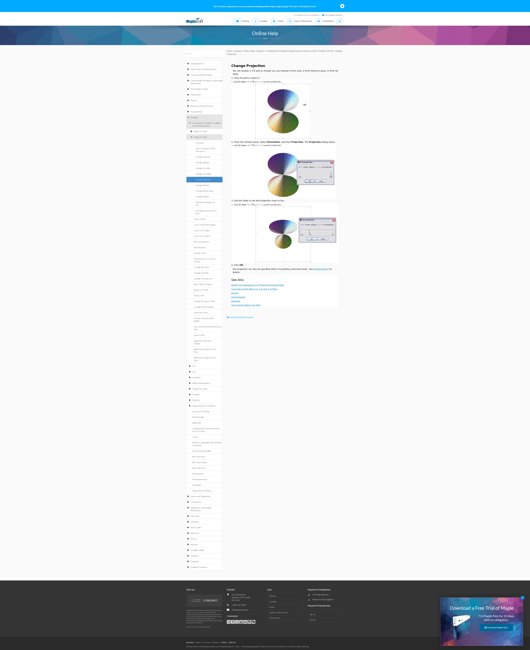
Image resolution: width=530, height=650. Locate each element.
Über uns (190, 589)
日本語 (223, 642)
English (198, 642)
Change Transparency (203, 278)
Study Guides (196, 527)
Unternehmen (274, 618)
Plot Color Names (199, 462)
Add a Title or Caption (203, 284)
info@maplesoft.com (240, 610)
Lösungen (273, 601)
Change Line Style (203, 168)
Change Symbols (202, 196)
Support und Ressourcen (278, 612)
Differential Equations (201, 383)
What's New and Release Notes (204, 69)
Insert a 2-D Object (202, 230)
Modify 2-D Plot (200, 131)
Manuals (194, 544)
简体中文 (232, 642)
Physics (194, 100)
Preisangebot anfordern (333, 15)
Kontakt (231, 589)
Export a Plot (199, 335)
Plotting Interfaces (200, 479)
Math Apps (195, 516)
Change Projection (203, 179)
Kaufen (272, 607)
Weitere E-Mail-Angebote (322, 599)
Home (230, 51)
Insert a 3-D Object (202, 236)
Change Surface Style (204, 191)
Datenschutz (266, 646)
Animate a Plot (200, 253)
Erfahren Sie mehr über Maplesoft (198, 627)
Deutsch (215, 642)
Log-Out (313, 620)
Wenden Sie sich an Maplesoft (307, 15)
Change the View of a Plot (204, 301)
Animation (196, 377)
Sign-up (312, 614)
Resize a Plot (199, 295)
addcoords (196, 423)
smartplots (196, 485)
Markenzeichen (295, 646)
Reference (195, 533)
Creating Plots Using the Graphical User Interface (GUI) (291, 51)
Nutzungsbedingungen (250, 646)
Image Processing (199, 389)
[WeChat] (253, 622)
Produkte (272, 596)
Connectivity (196, 502)
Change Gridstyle (203, 157)
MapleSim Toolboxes (199, 567)
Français (206, 642)
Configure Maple (197, 550)
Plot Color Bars (198, 456)
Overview (200, 143)
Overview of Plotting (200, 411)
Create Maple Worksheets (202, 75)
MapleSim (194, 561)
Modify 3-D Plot (200, 137)
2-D (194, 366)
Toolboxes (195, 556)
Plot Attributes (200, 247)
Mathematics (196, 94)
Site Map (306, 646)
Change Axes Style (201, 267)
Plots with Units (199, 468)
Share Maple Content (199, 89)
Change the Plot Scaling (203, 307)
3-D (194, 372)
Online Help (249, 51)
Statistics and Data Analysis (202, 106)
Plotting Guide (198, 417)
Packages (196, 394)
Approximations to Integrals (203, 406)
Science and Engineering (200, 496)
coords (195, 437)
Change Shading (202, 185)
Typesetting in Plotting (201, 490)
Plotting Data (197, 473)
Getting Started (197, 63)
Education (195, 522)
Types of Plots (200, 219)
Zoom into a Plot (201, 312)
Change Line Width (203, 174)
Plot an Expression (201, 242)
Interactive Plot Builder (201, 451)
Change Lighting (202, 162)
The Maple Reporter (320, 594)
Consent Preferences (280, 646)
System (194, 539)
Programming (196, 111)
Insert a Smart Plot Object (205, 225)
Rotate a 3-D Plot (201, 290)
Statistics (196, 400)
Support (238, 51)
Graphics (194, 117)
